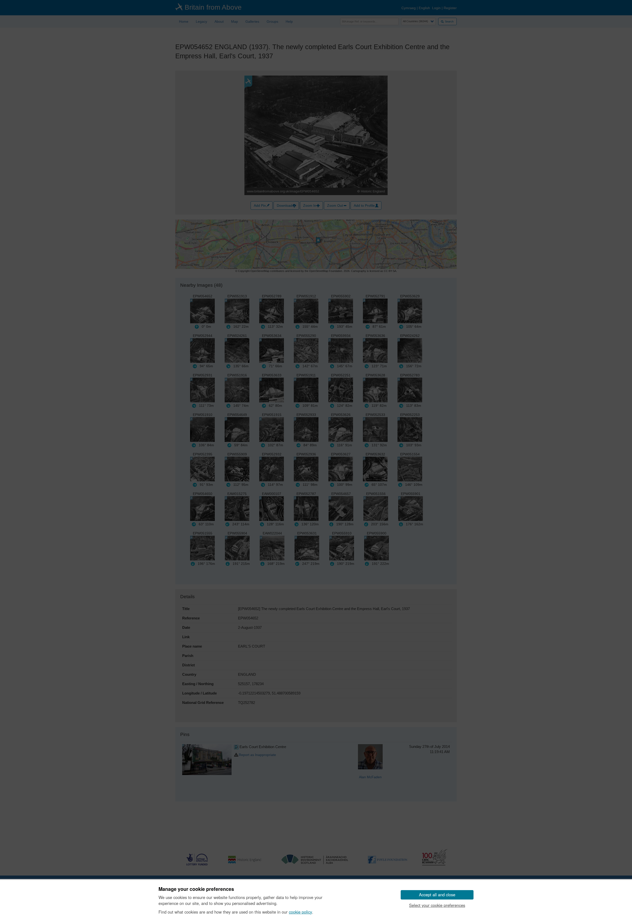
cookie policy (300, 912)
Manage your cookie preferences (196, 889)
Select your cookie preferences (437, 905)
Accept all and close (437, 895)
